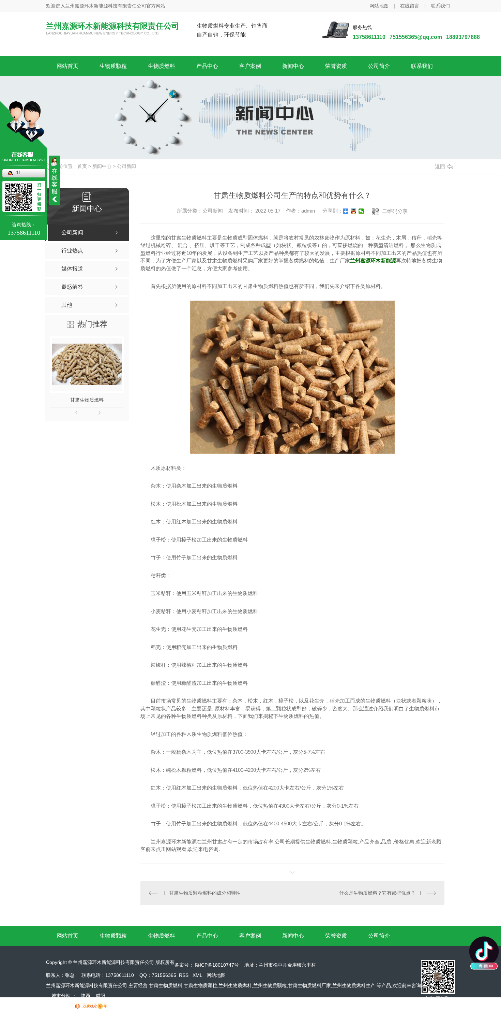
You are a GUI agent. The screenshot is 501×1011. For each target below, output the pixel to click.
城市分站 (61, 995)
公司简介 (379, 66)
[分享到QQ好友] (353, 211)
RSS (183, 975)
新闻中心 (293, 66)
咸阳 (100, 995)
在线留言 (409, 6)
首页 (82, 166)
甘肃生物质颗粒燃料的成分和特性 (205, 893)
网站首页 (67, 66)
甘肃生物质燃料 (87, 400)
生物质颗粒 (113, 66)
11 (18, 172)
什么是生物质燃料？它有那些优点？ (377, 893)
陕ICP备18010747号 (217, 965)
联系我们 (440, 6)
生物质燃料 (161, 66)
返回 (440, 166)
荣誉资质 (336, 66)
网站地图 (379, 6)
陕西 (85, 995)
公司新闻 (126, 166)
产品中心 (207, 66)
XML (197, 975)
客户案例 (250, 66)
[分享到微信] (361, 211)
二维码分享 (395, 211)
